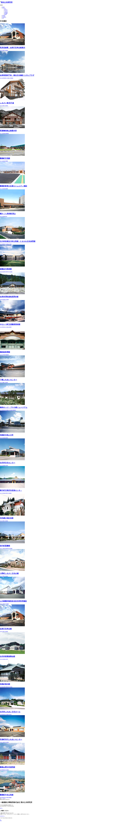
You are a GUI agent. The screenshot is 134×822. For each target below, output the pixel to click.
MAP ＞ (1, 808)
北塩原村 (3, 271)
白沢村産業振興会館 (7, 656)
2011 (1, 161)
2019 (1, 78)
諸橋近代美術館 (6, 269)
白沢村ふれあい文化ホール (10, 712)
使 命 (5, 8)
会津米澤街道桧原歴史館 (9, 297)
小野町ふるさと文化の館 (9, 573)
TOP (3, 18)
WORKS (3, 15)
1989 (1, 686)
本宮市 (6, 465)
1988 (1, 714)
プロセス (6, 11)
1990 (1, 631)
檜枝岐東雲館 (5, 352)
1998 (1, 271)
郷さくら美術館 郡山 (8, 214)
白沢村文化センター (7, 463)
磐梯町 (6, 161)
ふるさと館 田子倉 (7, 103)
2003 (1, 244)
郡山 (6, 216)
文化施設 (6, 50)
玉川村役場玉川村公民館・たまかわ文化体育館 (17, 241)
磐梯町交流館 (5, 158)
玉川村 (10, 244)
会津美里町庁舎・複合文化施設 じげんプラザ (17, 75)
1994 (1, 437)
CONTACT (4, 17)
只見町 (3, 50)
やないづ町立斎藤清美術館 (10, 324)
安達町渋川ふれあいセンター (11, 739)
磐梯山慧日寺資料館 (7, 767)
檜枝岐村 (7, 133)
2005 (1, 216)
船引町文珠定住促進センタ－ (11, 490)
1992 (1, 520)
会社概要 (6, 13)
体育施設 (3, 244)
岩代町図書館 (5, 546)
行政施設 (11, 78)
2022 (1, 50)
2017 (1, 133)
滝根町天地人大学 (6, 435)
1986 (1, 769)
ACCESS (3, 16)
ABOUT (3, 7)
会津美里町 (4, 78)
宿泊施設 (7, 410)
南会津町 (3, 686)
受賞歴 (5, 14)
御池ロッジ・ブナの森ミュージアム (13, 407)
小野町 (3, 576)
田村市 (6, 437)
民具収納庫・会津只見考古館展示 (12, 47)
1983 (1, 797)
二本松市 (3, 548)
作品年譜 (6, 12)
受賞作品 (7, 271)
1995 (1, 410)
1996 (1, 327)
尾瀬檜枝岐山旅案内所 (8, 131)
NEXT (4, 798)
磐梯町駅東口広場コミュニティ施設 (13, 186)
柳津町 (10, 327)
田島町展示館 (5, 684)
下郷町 (3, 382)
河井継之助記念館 (6, 518)
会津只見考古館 (6, 629)
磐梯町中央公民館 (6, 795)
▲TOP (1, 820)
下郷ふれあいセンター (8, 380)
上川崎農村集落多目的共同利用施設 (13, 601)
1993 (1, 465)
